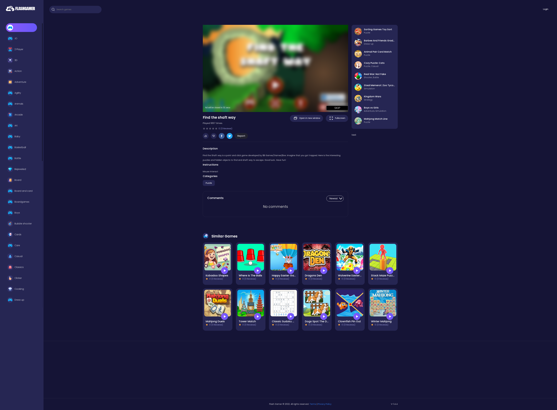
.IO (16, 38)
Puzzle (209, 183)
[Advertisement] (234, 370)
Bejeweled (20, 169)
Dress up (19, 300)
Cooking (19, 289)
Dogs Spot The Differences (322, 321)
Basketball (20, 147)
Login (545, 9)
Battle (18, 158)
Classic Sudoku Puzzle (286, 321)
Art (16, 125)
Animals (19, 103)
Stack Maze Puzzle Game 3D (389, 275)
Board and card (23, 191)
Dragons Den (313, 275)
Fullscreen (339, 118)
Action (18, 71)
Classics (19, 267)
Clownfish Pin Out (349, 321)
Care (17, 245)
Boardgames (22, 201)
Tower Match (247, 321)
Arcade (19, 114)
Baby (17, 136)
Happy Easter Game (285, 275)
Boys (17, 212)
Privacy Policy (324, 404)
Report (241, 136)
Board (18, 180)
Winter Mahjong (381, 321)
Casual (18, 256)
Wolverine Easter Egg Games (357, 275)
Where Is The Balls (250, 275)
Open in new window (309, 118)
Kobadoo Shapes (217, 275)
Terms (313, 404)
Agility (18, 93)
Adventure (20, 82)
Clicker (18, 278)
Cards (18, 234)
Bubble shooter (23, 223)
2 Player (19, 49)
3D (16, 60)
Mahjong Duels (215, 321)
